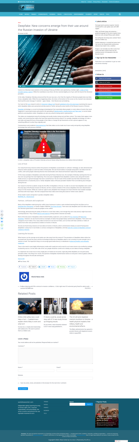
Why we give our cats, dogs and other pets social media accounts (107, 418)
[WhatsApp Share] (1, 224)
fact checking (74, 217)
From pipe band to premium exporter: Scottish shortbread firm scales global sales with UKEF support (107, 26)
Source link (21, 259)
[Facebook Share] (1, 211)
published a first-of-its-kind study (69, 104)
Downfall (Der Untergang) (25, 206)
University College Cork (48, 104)
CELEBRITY (89, 14)
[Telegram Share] (1, 228)
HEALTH (102, 14)
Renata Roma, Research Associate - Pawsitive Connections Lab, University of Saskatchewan (106, 424)
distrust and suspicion (43, 213)
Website (20, 375)
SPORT (96, 14)
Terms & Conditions (114, 1)
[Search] (120, 14)
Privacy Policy (96, 1)
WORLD (27, 14)
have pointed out (41, 125)
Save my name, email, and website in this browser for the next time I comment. (44, 383)
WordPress (87, 440)
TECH (107, 14)
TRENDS (46, 401)
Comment (21, 346)
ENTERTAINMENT (78, 14)
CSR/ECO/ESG (68, 14)
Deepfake (21, 109)
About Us (83, 1)
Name (20, 367)
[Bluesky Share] (1, 221)
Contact (90, 1)
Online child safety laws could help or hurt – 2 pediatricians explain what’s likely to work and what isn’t (29, 320)
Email (59, 367)
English (118, 441)
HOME (21, 14)
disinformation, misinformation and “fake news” (68, 111)
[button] (2, 231)
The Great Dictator (56, 206)
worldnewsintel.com (38, 435)
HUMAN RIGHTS (42, 14)
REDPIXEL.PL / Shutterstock (26, 197)
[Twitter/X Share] (1, 214)
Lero (29, 104)
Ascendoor (73, 440)
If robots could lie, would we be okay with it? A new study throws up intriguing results (55, 319)
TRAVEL (59, 14)
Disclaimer (105, 1)
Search (72, 402)
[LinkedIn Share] (1, 218)
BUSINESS (52, 14)
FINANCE (33, 14)
